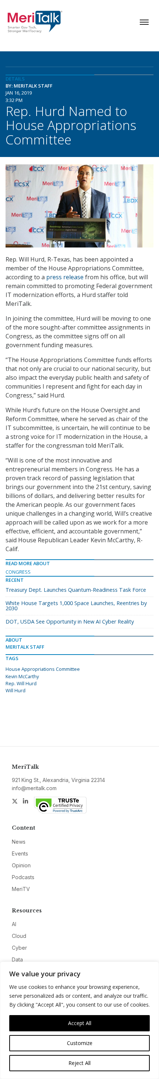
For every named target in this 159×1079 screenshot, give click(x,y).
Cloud (19, 936)
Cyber (19, 948)
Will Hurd (16, 690)
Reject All (79, 1062)
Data (17, 959)
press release (65, 277)
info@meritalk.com (34, 788)
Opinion (21, 865)
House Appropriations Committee (43, 669)
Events (20, 853)
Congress (18, 571)
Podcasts (23, 877)
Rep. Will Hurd (21, 683)
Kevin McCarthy (22, 676)
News (19, 842)
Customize (79, 1042)
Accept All (79, 1023)
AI (14, 924)
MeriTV (21, 889)
